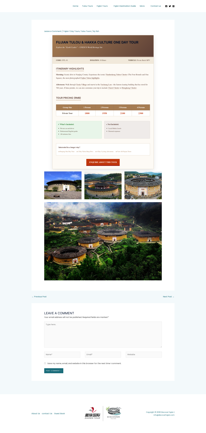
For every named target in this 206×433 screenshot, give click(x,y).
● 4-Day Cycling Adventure (104, 151)
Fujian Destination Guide (125, 6)
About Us (35, 413)
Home (75, 6)
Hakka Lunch (117, 128)
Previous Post (39, 296)
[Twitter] (170, 6)
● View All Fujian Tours (123, 151)
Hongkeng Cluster (129, 87)
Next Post (168, 296)
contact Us (47, 413)
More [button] (142, 6)
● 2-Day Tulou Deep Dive (85, 151)
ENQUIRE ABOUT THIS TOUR (103, 162)
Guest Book (59, 413)
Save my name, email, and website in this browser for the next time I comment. (84, 363)
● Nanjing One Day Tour (66, 151)
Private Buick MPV (143, 60)
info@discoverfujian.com (164, 415)
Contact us (156, 6)
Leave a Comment (53, 31)
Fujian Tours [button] (102, 6)
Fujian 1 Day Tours (71, 31)
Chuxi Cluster (113, 87)
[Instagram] (173, 6)
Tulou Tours (87, 6)
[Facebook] (166, 6)
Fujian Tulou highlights (89, 78)
